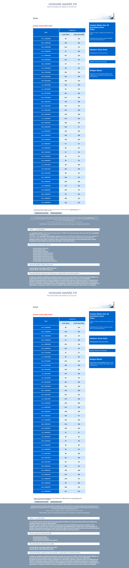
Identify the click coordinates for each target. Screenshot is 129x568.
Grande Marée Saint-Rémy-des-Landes (45, 540)
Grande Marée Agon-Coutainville (43, 257)
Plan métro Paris (55, 223)
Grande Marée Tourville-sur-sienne (43, 259)
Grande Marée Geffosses (40, 251)
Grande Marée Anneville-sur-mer (43, 253)
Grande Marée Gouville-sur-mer (43, 254)
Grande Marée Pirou (39, 250)
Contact (49, 223)
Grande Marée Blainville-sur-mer (43, 256)
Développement (72, 223)
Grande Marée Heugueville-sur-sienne (45, 261)
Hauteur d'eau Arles (98, 50)
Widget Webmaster (43, 223)
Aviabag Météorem (74, 209)
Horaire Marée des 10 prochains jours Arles (99, 27)
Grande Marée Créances (40, 248)
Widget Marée (96, 70)
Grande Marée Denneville (41, 538)
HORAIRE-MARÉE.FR (63, 4)
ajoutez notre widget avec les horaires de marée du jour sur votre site (101, 75)
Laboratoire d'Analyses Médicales (83, 223)
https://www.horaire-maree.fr (71, 508)
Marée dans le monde (63, 223)
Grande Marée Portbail (40, 537)
